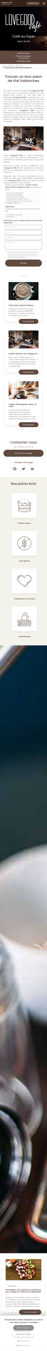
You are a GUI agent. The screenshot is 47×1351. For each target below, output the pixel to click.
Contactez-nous (33, 3)
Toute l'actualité (30, 1312)
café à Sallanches (35, 155)
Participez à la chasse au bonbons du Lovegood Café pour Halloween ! (23, 1291)
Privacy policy (24, 1345)
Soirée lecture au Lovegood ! (23, 353)
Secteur (11, 66)
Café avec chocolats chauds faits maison (20, 201)
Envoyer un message (23, 453)
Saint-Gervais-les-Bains (14, 215)
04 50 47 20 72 (23, 53)
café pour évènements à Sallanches (28, 178)
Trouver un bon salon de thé (15, 197)
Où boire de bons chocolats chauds (18, 199)
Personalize (24, 1341)
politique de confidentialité (17, 257)
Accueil (4, 66)
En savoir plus (28, 321)
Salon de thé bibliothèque (15, 195)
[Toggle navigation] (44, 3)
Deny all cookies (24, 1334)
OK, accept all (24, 1328)
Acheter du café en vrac (14, 203)
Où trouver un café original (15, 193)
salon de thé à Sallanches (27, 166)
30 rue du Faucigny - (23, 57)
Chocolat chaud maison (21, 305)
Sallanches (19, 66)
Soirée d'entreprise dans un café (23, 405)
